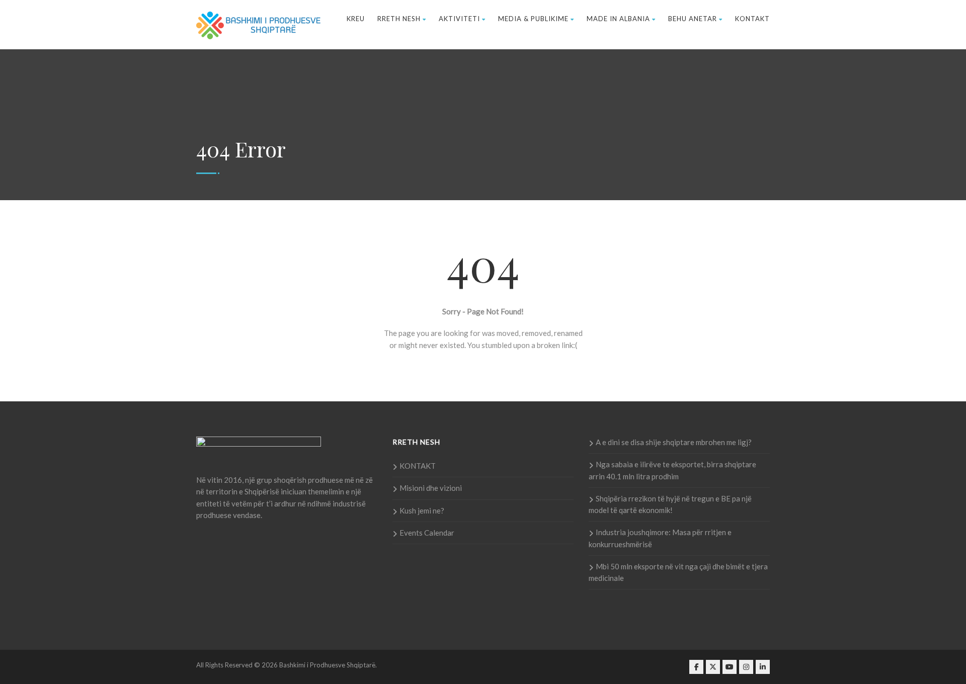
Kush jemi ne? (421, 510)
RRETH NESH (399, 19)
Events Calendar (426, 532)
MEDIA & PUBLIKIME (533, 19)
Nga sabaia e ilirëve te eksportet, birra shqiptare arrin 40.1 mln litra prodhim (672, 470)
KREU (356, 19)
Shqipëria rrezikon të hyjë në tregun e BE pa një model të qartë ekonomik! (670, 504)
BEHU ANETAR (692, 19)
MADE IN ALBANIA (618, 19)
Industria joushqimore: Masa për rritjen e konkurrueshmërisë (660, 538)
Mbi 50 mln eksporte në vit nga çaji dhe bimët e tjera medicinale (678, 572)
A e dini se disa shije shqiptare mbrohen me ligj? (674, 442)
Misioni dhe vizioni (430, 487)
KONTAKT (752, 19)
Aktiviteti (459, 19)
